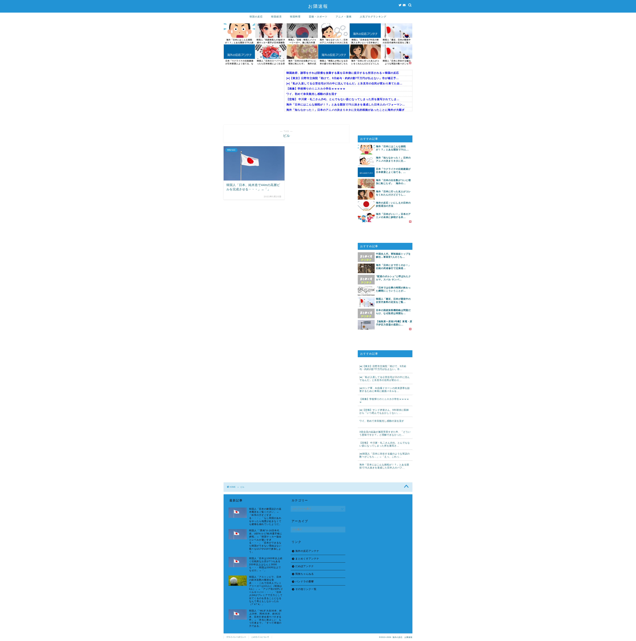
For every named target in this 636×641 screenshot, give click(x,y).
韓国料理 (295, 16)
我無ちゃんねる (304, 573)
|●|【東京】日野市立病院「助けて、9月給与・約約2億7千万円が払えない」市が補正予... (342, 78)
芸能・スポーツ (318, 16)
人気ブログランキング (373, 16)
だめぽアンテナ (304, 566)
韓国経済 (276, 16)
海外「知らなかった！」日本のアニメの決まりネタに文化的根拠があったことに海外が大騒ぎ (345, 109)
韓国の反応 (256, 16)
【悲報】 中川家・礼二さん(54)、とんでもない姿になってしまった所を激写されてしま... (342, 99)
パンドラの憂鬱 (304, 581)
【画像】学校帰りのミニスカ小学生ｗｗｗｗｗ (315, 88)
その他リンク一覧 (306, 589)
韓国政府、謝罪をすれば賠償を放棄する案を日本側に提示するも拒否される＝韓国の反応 (342, 72)
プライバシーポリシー (236, 637)
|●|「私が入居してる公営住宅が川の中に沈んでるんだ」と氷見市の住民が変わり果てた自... (344, 83)
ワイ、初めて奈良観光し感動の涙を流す (311, 93)
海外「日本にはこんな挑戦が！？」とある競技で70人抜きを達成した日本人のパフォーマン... (345, 104)
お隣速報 (318, 6)
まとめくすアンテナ (307, 558)
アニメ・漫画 (344, 16)
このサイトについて (260, 637)
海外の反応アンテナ (307, 550)
